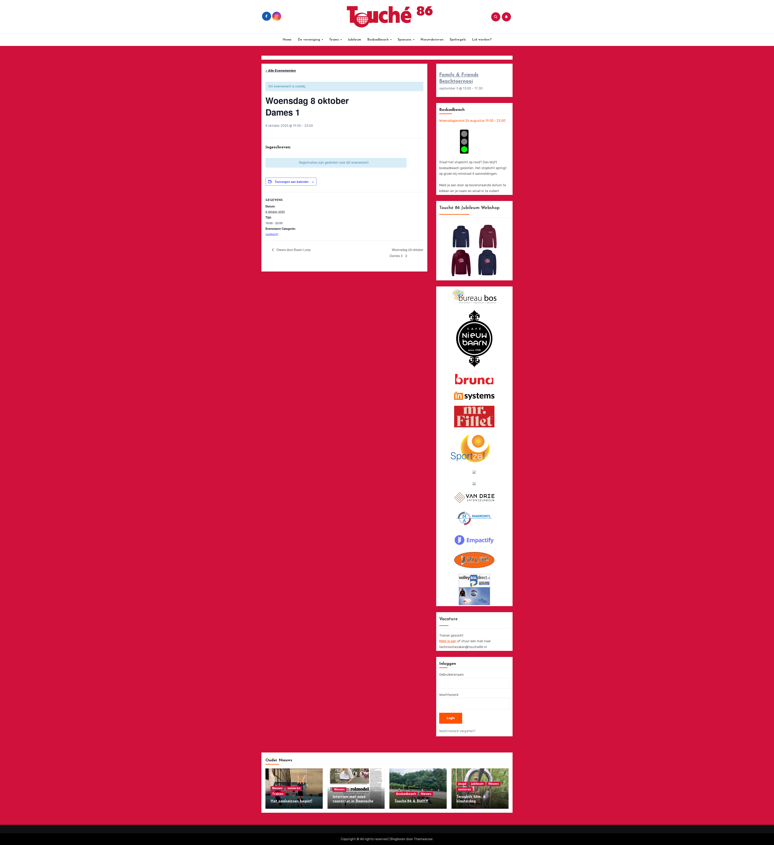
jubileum (477, 784)
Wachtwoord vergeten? (457, 731)
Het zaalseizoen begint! (291, 801)
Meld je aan (447, 641)
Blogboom (397, 839)
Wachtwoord (448, 695)
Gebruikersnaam (451, 674)
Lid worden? (482, 39)
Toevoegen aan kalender (292, 182)
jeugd (462, 784)
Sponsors (405, 39)
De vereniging (309, 39)
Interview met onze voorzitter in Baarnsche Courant (353, 801)
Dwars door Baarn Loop (293, 249)
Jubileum (354, 39)
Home (287, 39)
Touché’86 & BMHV (411, 801)
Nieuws (277, 788)
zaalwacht (271, 234)
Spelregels (458, 39)
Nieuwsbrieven (432, 39)
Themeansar (423, 839)
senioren (293, 788)
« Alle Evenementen (280, 70)
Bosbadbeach (378, 39)
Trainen (277, 794)
